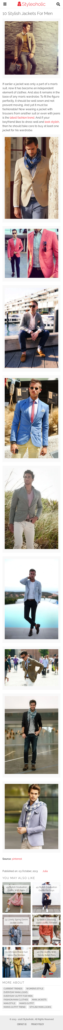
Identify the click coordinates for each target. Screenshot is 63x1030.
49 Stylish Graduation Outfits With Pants (16, 889)
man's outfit (26, 1003)
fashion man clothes (16, 999)
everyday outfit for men (18, 996)
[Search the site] (58, 4)
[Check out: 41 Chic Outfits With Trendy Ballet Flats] (46, 962)
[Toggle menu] (5, 4)
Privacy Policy (37, 1024)
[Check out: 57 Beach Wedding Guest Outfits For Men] (46, 930)
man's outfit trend (15, 1007)
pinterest (17, 858)
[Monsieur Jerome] (31, 457)
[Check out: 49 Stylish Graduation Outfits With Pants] (16, 897)
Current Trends (13, 988)
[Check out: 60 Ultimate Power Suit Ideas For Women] (16, 962)
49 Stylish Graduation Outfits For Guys (46, 889)
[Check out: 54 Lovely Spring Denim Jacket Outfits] (16, 930)
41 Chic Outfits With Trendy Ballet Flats (46, 953)
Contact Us (22, 1024)
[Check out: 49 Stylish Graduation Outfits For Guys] (46, 897)
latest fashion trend (22, 117)
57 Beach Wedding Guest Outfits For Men (46, 921)
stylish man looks (40, 1007)
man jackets (39, 999)
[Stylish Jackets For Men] (31, 73)
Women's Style (34, 988)
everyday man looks (15, 992)
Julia (45, 871)
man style (9, 1003)
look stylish (52, 121)
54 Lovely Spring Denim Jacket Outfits (16, 921)
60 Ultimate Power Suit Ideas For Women (16, 953)
